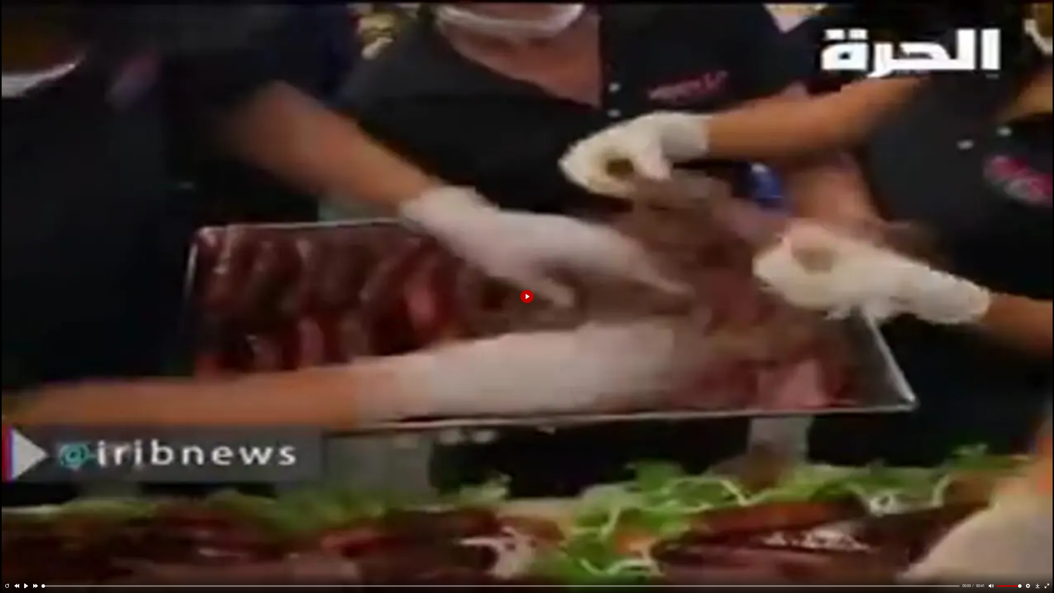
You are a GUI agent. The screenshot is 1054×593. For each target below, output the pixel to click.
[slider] (500, 586)
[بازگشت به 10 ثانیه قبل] (16, 585)
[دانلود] (1037, 585)
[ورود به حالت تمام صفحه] (1046, 585)
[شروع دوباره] (7, 585)
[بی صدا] (991, 585)
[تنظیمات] (1028, 585)
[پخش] (26, 585)
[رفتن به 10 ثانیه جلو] (35, 585)
